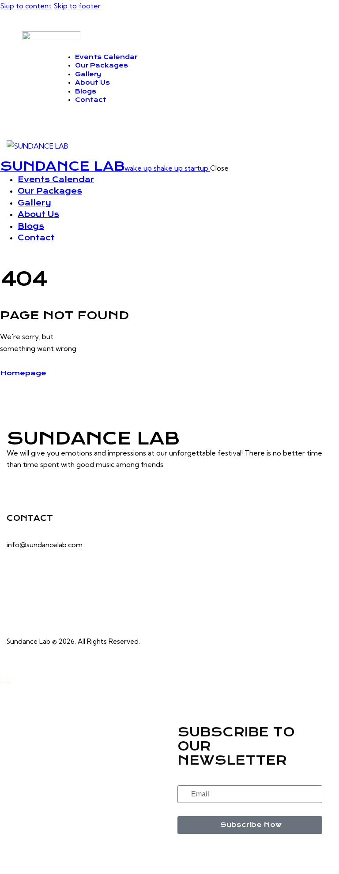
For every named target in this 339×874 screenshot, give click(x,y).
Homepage (23, 373)
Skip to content (26, 5)
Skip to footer (77, 5)
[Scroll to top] (5, 678)
